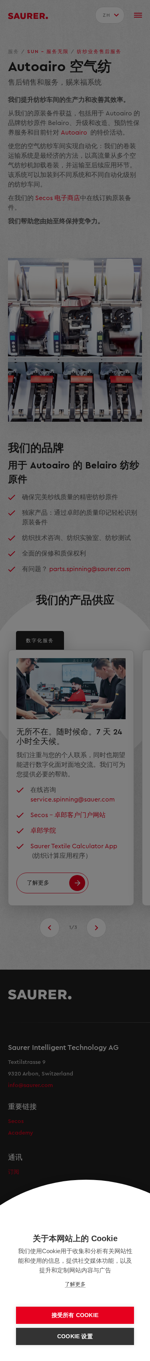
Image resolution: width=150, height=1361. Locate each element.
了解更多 (75, 1284)
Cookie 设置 (75, 1336)
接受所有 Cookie (75, 1315)
